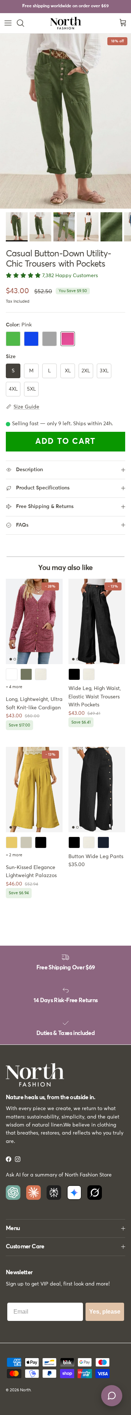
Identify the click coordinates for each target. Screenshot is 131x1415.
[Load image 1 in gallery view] (65, 121)
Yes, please (104, 1312)
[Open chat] (111, 1395)
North (25, 1390)
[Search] (24, 23)
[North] (65, 23)
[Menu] (8, 23)
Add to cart (65, 442)
